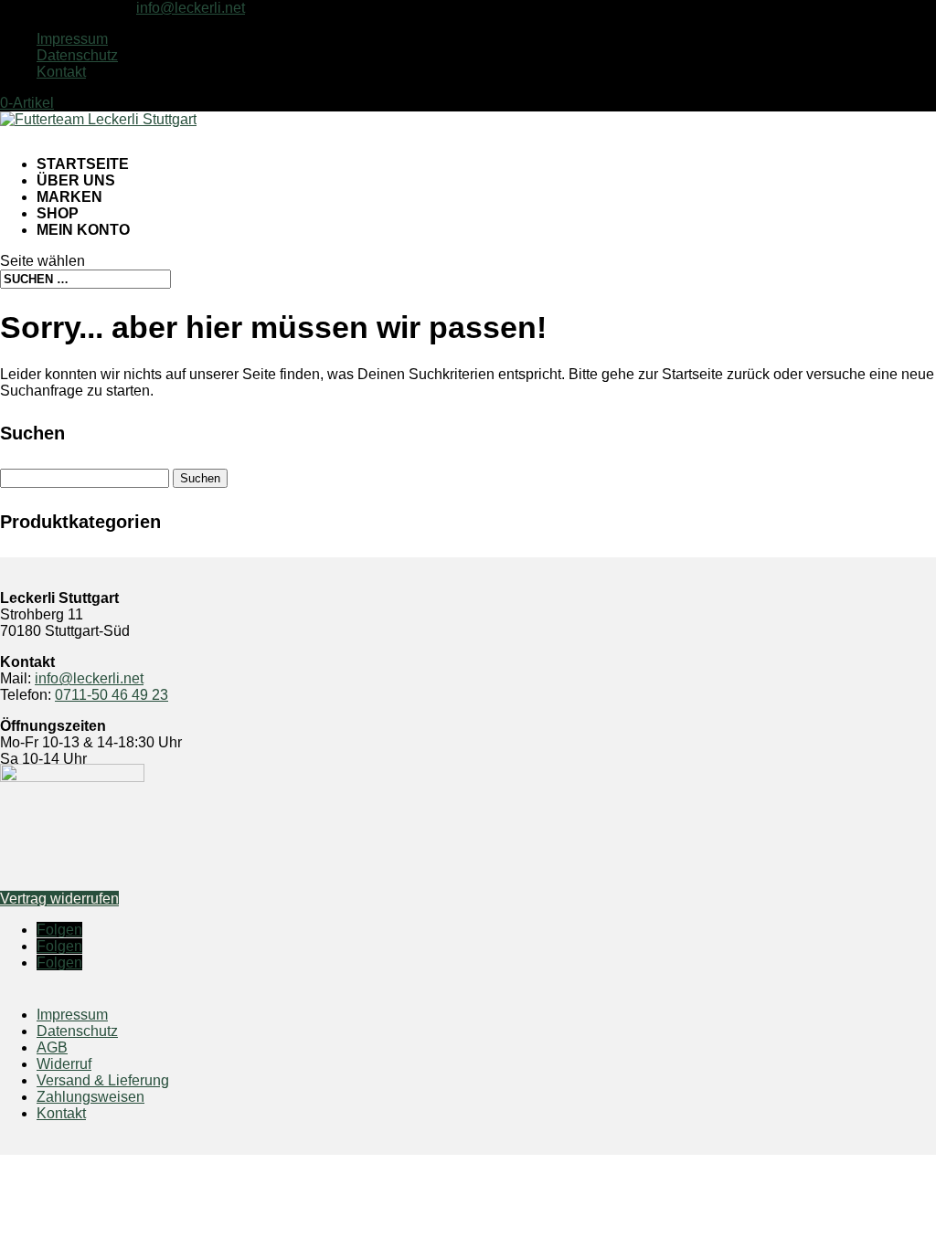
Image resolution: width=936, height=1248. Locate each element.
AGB (52, 1047)
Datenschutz (77, 55)
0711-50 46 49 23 (111, 695)
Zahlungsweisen (90, 1097)
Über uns (76, 180)
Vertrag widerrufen (59, 898)
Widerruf (64, 1064)
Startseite (83, 164)
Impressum (72, 39)
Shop (58, 213)
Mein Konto (83, 230)
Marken (69, 197)
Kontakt (61, 71)
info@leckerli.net (89, 678)
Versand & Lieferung (103, 1080)
